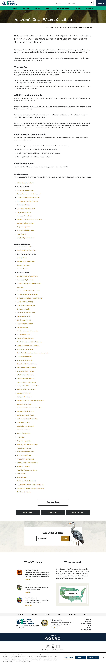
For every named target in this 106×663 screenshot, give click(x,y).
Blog (65, 3)
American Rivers (22, 258)
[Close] (103, 657)
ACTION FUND (72, 614)
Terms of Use (88, 619)
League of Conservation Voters (26, 382)
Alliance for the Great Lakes (25, 183)
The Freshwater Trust (23, 334)
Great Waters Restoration (66, 27)
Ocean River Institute (23, 422)
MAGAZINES (47, 614)
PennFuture (20, 437)
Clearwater (20, 287)
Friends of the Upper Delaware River (28, 331)
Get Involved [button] (26, 8)
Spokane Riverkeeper (23, 466)
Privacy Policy (88, 621)
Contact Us (58, 3)
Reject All (80, 657)
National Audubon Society (25, 216)
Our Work (51, 27)
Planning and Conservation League (27, 444)
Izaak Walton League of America (26, 367)
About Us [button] (37, 8)
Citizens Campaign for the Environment (29, 194)
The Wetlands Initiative (24, 492)
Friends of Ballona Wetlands (25, 338)
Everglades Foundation (24, 316)
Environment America (23, 205)
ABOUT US (20, 614)
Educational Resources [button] (63, 8)
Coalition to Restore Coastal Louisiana (28, 197)
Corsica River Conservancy (25, 302)
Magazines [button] (78, 8)
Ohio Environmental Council (25, 426)
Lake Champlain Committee (25, 375)
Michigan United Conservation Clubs (28, 386)
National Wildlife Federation (25, 223)
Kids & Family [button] (48, 8)
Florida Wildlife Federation (25, 324)
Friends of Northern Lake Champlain (28, 345)
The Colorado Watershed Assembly (27, 294)
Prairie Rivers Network (24, 448)
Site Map (89, 625)
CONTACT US (34, 614)
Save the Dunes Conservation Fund (27, 463)
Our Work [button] (15, 8)
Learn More (28, 579)
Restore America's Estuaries (25, 230)
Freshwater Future (22, 327)
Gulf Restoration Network (24, 356)
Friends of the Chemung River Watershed (29, 342)
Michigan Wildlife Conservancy (26, 389)
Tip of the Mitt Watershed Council (27, 470)
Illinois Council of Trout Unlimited (27, 364)
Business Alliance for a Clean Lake (27, 276)
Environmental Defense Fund (26, 208)
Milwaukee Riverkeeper (24, 393)
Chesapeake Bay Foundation (25, 190)
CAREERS (85, 614)
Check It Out (28, 605)
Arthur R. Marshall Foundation (26, 261)
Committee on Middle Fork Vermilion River (29, 298)
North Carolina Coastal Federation (27, 419)
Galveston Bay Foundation (25, 349)
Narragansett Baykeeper (24, 397)
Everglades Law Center (24, 212)
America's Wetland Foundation (26, 250)
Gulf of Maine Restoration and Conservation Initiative (33, 353)
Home (46, 27)
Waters (56, 27)
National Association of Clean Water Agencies (30, 400)
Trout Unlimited (21, 234)
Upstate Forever (22, 477)
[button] (65, 538)
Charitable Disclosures (86, 623)
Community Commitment (86, 629)
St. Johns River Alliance (24, 455)
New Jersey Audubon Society (25, 415)
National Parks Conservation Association (29, 219)
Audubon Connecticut (23, 265)
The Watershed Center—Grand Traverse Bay (30, 484)
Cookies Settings (68, 657)
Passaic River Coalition (24, 433)
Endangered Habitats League (26, 305)
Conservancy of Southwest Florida (27, 201)
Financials (89, 627)
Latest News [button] (89, 8)
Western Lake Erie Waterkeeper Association (30, 488)
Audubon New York (22, 269)
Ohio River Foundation (23, 430)
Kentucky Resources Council (25, 371)
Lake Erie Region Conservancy (26, 378)
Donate (101, 3)
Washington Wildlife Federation (26, 481)
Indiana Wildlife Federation (25, 360)
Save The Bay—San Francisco (25, 238)
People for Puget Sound (24, 227)
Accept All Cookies (93, 657)
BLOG (59, 614)
